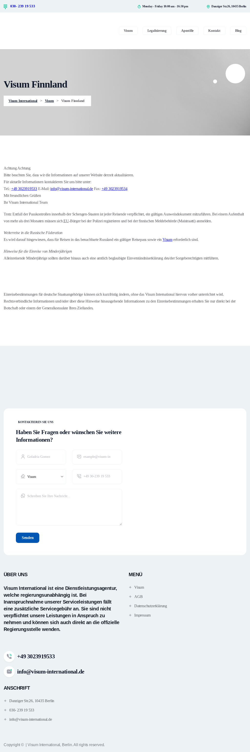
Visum (167, 239)
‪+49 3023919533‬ (24, 189)
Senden (27, 538)
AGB (138, 597)
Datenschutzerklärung (150, 606)
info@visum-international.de (71, 189)
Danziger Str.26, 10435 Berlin (31, 701)
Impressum (142, 615)
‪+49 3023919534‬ (114, 189)
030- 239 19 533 (22, 6)
